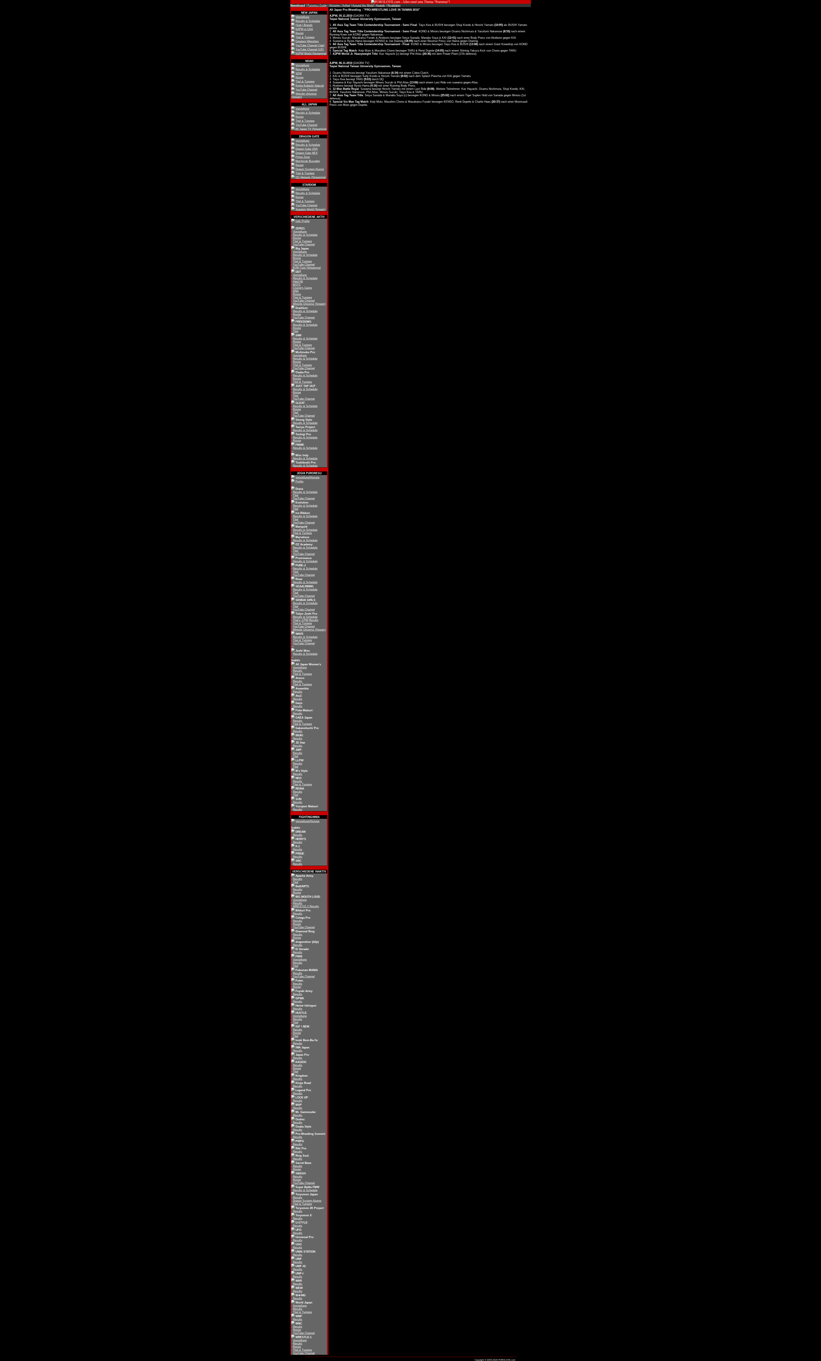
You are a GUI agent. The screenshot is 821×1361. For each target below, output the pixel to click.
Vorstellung (302, 17)
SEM (298, 73)
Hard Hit (298, 281)
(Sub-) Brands (304, 25)
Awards (380, 5)
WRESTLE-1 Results (306, 906)
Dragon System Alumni (309, 169)
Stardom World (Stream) (310, 209)
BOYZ (297, 284)
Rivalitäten (393, 5)
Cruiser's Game (302, 287)
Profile (299, 481)
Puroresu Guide (317, 5)
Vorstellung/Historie (307, 477)
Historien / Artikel (339, 5)
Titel (295, 331)
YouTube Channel (306, 89)
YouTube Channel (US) (309, 49)
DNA (296, 291)
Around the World (363, 5)
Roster (299, 33)
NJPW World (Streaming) (310, 53)
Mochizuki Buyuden (307, 161)
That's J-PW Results (305, 620)
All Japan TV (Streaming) (310, 129)
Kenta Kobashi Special (309, 85)
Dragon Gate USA (306, 149)
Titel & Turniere (305, 37)
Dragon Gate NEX (306, 153)
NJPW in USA (304, 29)
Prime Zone (302, 157)
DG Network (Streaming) (310, 177)
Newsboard (297, 5)
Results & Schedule (307, 21)
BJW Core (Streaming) (307, 267)
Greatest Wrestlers (307, 41)
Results (297, 670)
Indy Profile (302, 221)
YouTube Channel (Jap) (309, 45)
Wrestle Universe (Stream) (309, 304)
